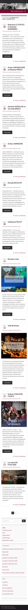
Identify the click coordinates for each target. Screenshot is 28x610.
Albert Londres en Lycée (17, 11)
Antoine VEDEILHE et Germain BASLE (17, 107)
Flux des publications (7, 588)
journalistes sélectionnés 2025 (9, 563)
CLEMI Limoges (6, 537)
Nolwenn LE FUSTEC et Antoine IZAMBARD (16, 27)
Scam (3, 532)
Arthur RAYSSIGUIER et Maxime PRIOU (16, 68)
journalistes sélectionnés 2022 (9, 558)
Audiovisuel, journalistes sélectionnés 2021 (12, 549)
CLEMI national (6, 535)
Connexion (5, 585)
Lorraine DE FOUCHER (13, 463)
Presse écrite (5, 569)
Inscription (5, 582)
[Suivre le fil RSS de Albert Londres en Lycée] (2, 1)
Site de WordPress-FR (7, 594)
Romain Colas (13, 259)
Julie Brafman (13, 325)
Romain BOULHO (15, 183)
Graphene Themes (12, 608)
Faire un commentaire (20, 61)
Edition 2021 (5, 552)
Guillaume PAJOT (15, 222)
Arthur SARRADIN (15, 144)
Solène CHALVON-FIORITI (15, 395)
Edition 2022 (5, 555)
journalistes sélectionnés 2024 (13, 31)
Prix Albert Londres (7, 530)
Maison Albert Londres (7, 540)
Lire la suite (7, 56)
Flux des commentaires (7, 591)
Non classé (5, 566)
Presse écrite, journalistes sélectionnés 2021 (13, 572)
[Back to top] (24, 606)
